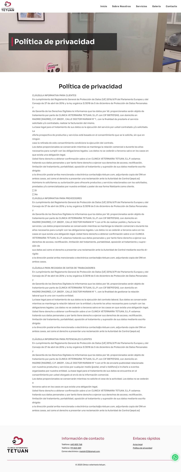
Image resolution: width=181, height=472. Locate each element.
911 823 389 (75, 448)
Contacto (171, 6)
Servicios (141, 6)
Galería (156, 6)
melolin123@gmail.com (89, 451)
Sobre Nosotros (121, 6)
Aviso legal (138, 444)
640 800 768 (76, 444)
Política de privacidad (142, 448)
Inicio (103, 6)
